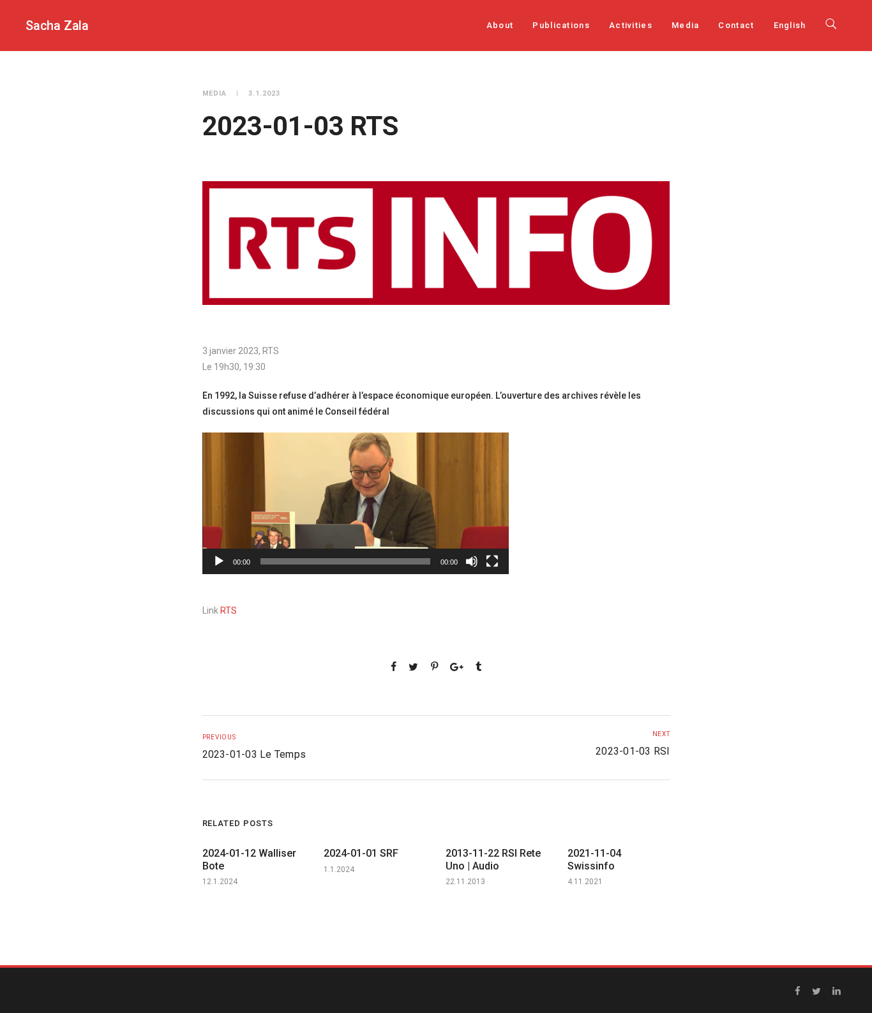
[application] (355, 503)
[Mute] (471, 561)
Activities (630, 25)
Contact (736, 25)
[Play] (219, 561)
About (500, 25)
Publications (561, 25)
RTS (228, 610)
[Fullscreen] (492, 561)
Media (686, 25)
